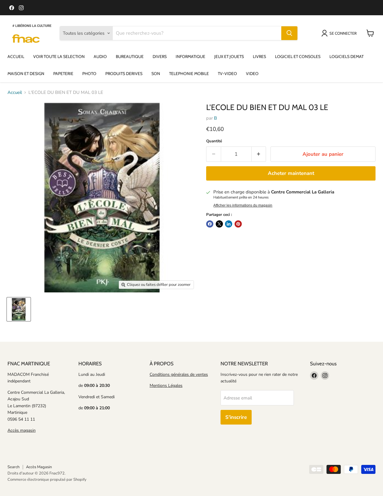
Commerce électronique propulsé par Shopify (46, 479)
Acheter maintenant (291, 173)
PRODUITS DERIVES (123, 73)
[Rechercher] (289, 33)
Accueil (14, 92)
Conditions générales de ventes (179, 374)
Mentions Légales (166, 385)
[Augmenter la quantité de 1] (259, 154)
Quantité (214, 141)
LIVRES (259, 56)
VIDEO (252, 73)
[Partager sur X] (219, 224)
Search (13, 467)
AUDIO (100, 56)
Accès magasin (21, 430)
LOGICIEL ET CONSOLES (297, 56)
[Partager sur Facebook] (209, 224)
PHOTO (89, 73)
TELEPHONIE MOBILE (189, 73)
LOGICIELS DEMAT (346, 56)
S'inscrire (236, 417)
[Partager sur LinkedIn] (228, 224)
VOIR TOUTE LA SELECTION (59, 56)
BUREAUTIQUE (130, 56)
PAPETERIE (63, 73)
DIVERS (160, 56)
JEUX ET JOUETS (229, 56)
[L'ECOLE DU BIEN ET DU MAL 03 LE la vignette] (19, 309)
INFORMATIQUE (190, 56)
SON (155, 73)
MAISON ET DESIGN (25, 73)
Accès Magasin (39, 467)
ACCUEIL (15, 56)
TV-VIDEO (227, 73)
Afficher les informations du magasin (242, 205)
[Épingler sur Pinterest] (238, 224)
